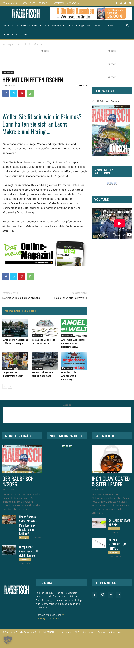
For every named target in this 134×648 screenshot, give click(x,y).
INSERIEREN (58, 3)
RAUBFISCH (9, 25)
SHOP (32, 3)
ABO (25, 3)
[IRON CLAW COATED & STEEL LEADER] (112, 459)
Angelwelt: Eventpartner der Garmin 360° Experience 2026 (73, 343)
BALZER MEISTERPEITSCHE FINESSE (118, 544)
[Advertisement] (65, 61)
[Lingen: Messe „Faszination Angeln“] (15, 360)
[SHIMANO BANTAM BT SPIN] (99, 523)
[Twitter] (13, 93)
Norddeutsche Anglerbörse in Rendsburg (68, 376)
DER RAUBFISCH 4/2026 (105, 100)
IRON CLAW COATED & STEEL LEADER (111, 481)
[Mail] (125, 3)
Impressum (65, 632)
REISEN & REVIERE (53, 25)
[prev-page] (4, 386)
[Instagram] (121, 3)
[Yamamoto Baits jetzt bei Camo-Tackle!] (44, 328)
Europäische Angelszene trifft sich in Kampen (28, 551)
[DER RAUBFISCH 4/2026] (111, 130)
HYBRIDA (8, 34)
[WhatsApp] (30, 93)
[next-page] (10, 386)
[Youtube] (130, 3)
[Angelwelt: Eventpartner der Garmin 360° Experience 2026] (74, 328)
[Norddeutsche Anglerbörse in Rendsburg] (74, 360)
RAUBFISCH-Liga (76, 25)
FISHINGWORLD (94, 25)
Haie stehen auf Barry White (70, 297)
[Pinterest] (21, 93)
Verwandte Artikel (21, 311)
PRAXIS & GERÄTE (30, 25)
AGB (77, 632)
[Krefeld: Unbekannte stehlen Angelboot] (44, 360)
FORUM (109, 25)
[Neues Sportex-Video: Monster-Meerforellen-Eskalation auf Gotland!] (9, 519)
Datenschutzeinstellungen (110, 632)
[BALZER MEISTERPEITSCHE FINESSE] (99, 543)
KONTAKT (43, 3)
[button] (127, 25)
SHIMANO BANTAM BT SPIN (119, 522)
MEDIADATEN (73, 3)
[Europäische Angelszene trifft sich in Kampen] (15, 328)
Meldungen (7, 44)
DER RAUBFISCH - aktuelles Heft (17, 472)
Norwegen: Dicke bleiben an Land (21, 297)
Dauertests (97, 472)
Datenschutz (88, 632)
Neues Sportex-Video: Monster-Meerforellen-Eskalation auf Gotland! (28, 525)
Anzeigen (24, 537)
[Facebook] (116, 3)
